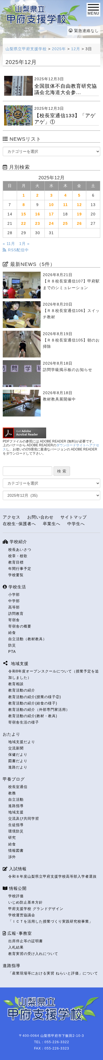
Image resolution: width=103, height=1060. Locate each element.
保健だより (17, 754)
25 (65, 223)
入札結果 (16, 947)
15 (23, 214)
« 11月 (9, 243)
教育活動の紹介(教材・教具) (32, 716)
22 (23, 223)
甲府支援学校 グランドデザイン (35, 909)
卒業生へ (51, 523)
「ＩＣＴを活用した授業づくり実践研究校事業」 (50, 921)
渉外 (12, 857)
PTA (12, 652)
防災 (12, 645)
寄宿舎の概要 (19, 626)
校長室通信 (17, 787)
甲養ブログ (14, 779)
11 (65, 204)
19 (79, 214)
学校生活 (16, 586)
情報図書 (16, 850)
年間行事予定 (19, 569)
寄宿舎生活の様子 (23, 722)
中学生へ (76, 523)
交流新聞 (16, 748)
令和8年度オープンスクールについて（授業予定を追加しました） (53, 674)
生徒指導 (16, 825)
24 (51, 223)
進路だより (17, 767)
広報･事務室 (19, 933)
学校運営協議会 (21, 915)
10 (51, 204)
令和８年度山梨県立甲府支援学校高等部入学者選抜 (52, 876)
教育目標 (16, 562)
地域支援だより (21, 742)
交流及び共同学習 (23, 818)
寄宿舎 (14, 620)
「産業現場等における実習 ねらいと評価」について (53, 973)
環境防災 (16, 831)
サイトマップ (73, 517)
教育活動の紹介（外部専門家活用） (39, 709)
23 (37, 223)
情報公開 (17, 888)
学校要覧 (16, 575)
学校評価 (16, 896)
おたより (11, 734)
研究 (12, 837)
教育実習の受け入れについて (33, 954)
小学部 (14, 594)
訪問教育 (16, 614)
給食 (12, 633)
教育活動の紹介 (21, 690)
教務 (12, 793)
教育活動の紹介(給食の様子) (32, 703)
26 (79, 223)
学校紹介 (17, 541)
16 (37, 214)
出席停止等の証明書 (25, 941)
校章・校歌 (17, 556)
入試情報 (17, 868)
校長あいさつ (19, 550)
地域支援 (16, 812)
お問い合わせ (40, 517)
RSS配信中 (18, 250)
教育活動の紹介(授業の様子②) (34, 697)
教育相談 (16, 684)
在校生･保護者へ (19, 523)
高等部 (14, 607)
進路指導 (16, 806)
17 (51, 214)
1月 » (24, 243)
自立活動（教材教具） (27, 639)
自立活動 (16, 799)
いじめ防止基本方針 (25, 902)
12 (79, 204)
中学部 (14, 601)
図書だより (17, 761)
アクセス (11, 517)
